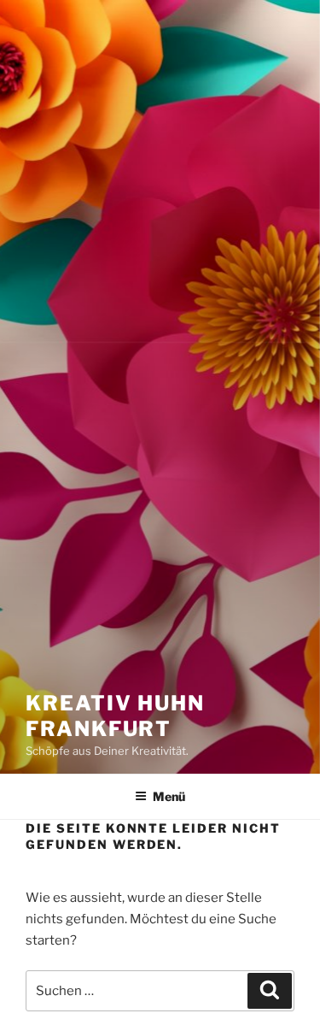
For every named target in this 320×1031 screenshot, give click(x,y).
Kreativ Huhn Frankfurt (115, 716)
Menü (169, 796)
